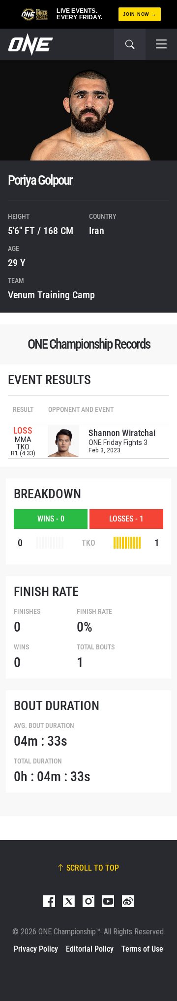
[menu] (161, 44)
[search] (130, 44)
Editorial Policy (90, 949)
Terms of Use (142, 949)
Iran (96, 231)
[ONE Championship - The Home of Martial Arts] (29, 44)
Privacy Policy (36, 949)
